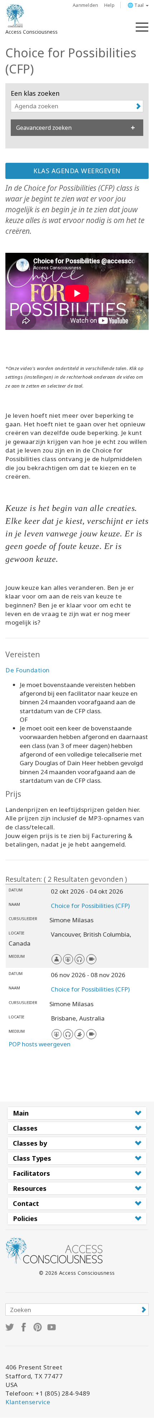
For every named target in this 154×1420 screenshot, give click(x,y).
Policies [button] (25, 1218)
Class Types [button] (32, 1158)
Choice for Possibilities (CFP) (90, 905)
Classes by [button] (30, 1143)
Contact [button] (26, 1203)
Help (109, 5)
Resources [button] (30, 1188)
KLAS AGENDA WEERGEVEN (77, 170)
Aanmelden (85, 5)
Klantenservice (27, 1402)
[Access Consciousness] (15, 15)
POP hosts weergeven (40, 1044)
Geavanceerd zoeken (44, 128)
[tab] (77, 1113)
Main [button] (21, 1113)
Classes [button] (25, 1128)
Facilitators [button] (31, 1173)
